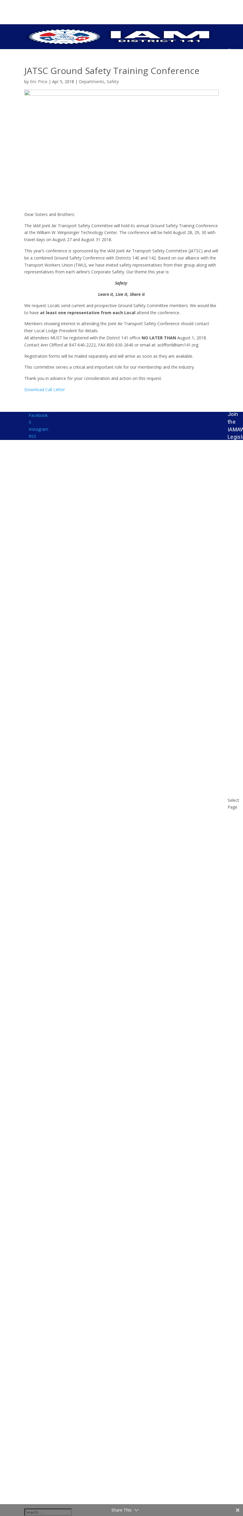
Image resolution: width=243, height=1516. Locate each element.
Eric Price (38, 81)
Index (234, 444)
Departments (91, 81)
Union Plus (235, 692)
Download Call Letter (44, 389)
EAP (232, 399)
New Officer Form (234, 1047)
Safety (113, 81)
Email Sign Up (234, 325)
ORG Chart (234, 115)
